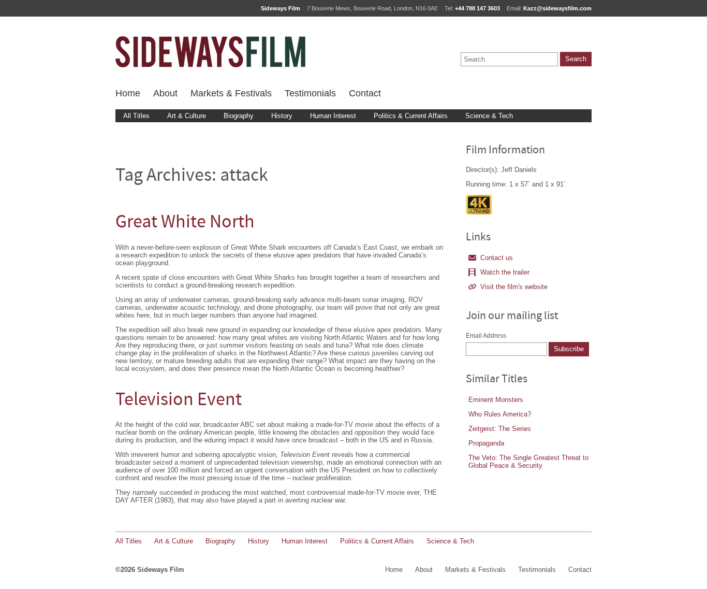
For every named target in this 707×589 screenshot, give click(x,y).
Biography (239, 116)
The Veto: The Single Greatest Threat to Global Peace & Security (528, 461)
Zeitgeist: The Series (499, 429)
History (281, 116)
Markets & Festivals (231, 93)
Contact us (496, 258)
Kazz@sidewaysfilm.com (557, 8)
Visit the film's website (514, 287)
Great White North (185, 223)
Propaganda (486, 443)
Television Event (178, 400)
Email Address (486, 335)
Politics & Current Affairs (411, 116)
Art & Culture (186, 116)
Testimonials (310, 93)
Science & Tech (489, 116)
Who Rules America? (499, 414)
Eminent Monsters (495, 400)
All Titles (136, 116)
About (165, 93)
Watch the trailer (504, 272)
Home (127, 93)
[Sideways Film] (210, 51)
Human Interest (333, 116)
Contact (365, 93)
